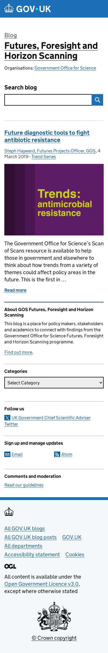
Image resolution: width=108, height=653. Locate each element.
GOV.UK (72, 537)
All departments (23, 545)
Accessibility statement (32, 554)
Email (17, 454)
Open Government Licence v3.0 (41, 584)
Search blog (20, 87)
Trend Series (43, 156)
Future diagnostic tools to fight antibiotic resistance (47, 136)
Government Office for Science (65, 68)
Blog (10, 35)
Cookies (74, 554)
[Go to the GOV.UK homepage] (27, 8)
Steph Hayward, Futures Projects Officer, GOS (50, 151)
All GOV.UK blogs (24, 528)
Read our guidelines (23, 485)
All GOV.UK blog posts (30, 537)
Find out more (18, 352)
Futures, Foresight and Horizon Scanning (51, 50)
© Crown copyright (54, 638)
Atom (66, 454)
